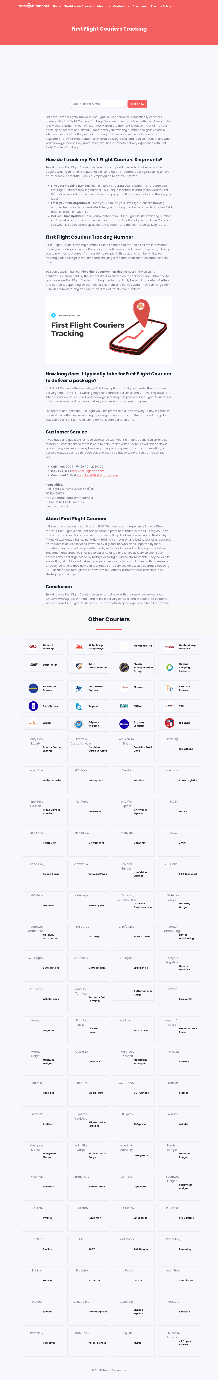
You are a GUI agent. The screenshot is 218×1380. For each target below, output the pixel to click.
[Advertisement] (109, 68)
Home (57, 6)
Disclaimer (140, 6)
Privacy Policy (161, 6)
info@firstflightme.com (88, 471)
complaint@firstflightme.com (97, 475)
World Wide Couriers (79, 6)
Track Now (137, 104)
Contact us (121, 6)
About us (103, 6)
